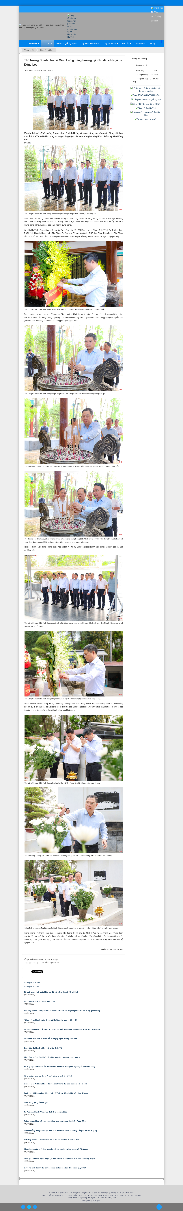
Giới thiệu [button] (33, 43)
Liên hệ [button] (152, 43)
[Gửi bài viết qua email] (112, 70)
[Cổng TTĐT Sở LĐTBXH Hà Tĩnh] (146, 95)
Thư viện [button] (139, 43)
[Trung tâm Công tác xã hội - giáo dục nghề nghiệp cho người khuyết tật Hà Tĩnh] (72, 26)
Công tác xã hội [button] (110, 43)
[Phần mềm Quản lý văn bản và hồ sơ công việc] (145, 89)
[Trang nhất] (23, 43)
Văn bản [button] (126, 43)
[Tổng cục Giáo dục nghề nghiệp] (146, 99)
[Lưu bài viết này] (121, 70)
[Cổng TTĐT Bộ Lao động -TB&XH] (145, 103)
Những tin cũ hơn (31, 986)
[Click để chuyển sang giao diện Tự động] (23, 1207)
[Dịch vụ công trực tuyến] (146, 119)
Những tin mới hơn (32, 982)
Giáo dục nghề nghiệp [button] (65, 43)
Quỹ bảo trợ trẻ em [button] (89, 43)
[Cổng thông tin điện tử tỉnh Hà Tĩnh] (145, 113)
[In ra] (116, 70)
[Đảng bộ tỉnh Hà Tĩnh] (146, 108)
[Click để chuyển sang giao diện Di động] (35, 1207)
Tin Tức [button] (46, 43)
